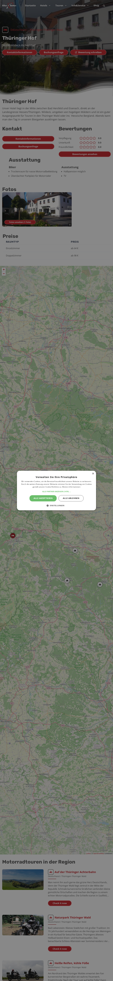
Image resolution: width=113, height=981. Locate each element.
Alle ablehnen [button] (71, 498)
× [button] (93, 474)
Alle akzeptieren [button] (43, 498)
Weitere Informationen (71, 487)
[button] (56, 491)
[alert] (56, 490)
